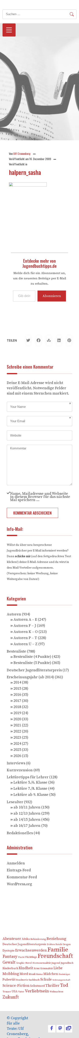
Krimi (37, 968)
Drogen (67, 944)
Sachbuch (34, 979)
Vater (21, 991)
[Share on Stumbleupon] (49, 340)
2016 (17, 694)
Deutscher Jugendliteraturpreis (34, 670)
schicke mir (23, 556)
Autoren (14, 614)
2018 (17, 706)
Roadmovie (22, 980)
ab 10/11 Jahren (26, 807)
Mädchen (50, 974)
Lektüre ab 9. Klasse (30, 794)
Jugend (55, 963)
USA (14, 991)
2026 (17, 755)
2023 (17, 737)
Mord (24, 974)
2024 (17, 743)
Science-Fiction (16, 985)
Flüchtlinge (31, 957)
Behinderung (38, 939)
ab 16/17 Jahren (26, 825)
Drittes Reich (54, 944)
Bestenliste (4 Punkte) (32, 656)
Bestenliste (16, 651)
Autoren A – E (25, 619)
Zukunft (11, 997)
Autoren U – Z (25, 644)
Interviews (16, 763)
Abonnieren (52, 296)
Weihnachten (56, 991)
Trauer (7, 991)
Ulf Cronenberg (22, 153)
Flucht (21, 957)
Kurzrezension (20, 770)
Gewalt (9, 962)
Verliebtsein (37, 991)
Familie (57, 950)
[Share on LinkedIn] (59, 340)
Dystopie (9, 951)
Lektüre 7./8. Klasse (30, 788)
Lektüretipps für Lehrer (27, 777)
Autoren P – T (25, 637)
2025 (17, 749)
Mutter (39, 974)
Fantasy (10, 956)
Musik (32, 974)
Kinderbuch (10, 968)
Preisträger (64, 974)
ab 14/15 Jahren (26, 819)
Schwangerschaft (61, 980)
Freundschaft (55, 956)
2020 (17, 719)
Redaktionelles (20, 833)
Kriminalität (46, 968)
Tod (64, 985)
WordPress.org (19, 884)
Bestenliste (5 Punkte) (32, 662)
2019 (17, 713)
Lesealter (15, 802)
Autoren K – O (25, 631)
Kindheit (26, 968)
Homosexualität (41, 963)
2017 (17, 700)
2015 (17, 688)
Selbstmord (37, 986)
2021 (17, 725)
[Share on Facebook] (39, 340)
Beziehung (56, 938)
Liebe (58, 968)
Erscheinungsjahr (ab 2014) (30, 677)
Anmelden (16, 863)
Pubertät (9, 980)
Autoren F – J (24, 625)
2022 (17, 731)
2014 (17, 682)
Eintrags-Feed (19, 870)
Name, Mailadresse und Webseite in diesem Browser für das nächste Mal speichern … (40, 496)
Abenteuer (12, 939)
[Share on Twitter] (28, 340)
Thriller (52, 985)
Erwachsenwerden (31, 950)
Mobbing (11, 973)
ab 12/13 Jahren (26, 813)
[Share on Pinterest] (69, 340)
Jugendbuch (67, 963)
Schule (46, 979)
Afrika (26, 939)
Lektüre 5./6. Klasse (30, 782)
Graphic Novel (24, 963)
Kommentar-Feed (22, 877)
